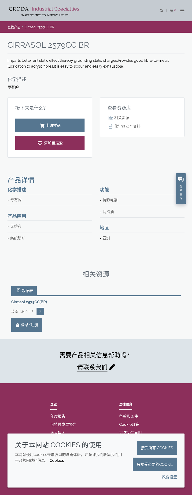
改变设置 (169, 477)
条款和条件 (128, 416)
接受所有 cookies (157, 448)
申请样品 (53, 125)
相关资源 (121, 118)
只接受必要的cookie (155, 464)
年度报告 (57, 416)
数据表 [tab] (27, 291)
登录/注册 (29, 325)
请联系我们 (92, 367)
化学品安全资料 (126, 126)
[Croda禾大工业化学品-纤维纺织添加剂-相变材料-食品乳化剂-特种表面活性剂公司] (44, 9)
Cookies (57, 460)
